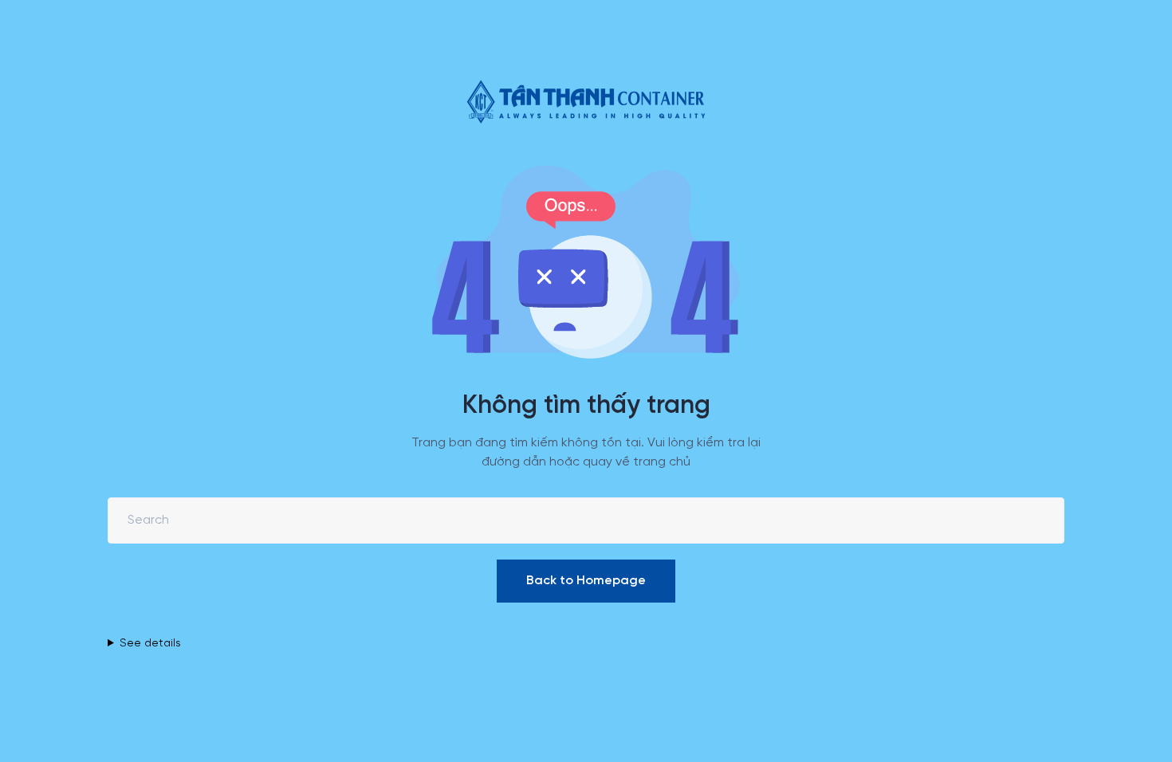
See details (150, 644)
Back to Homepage (586, 580)
